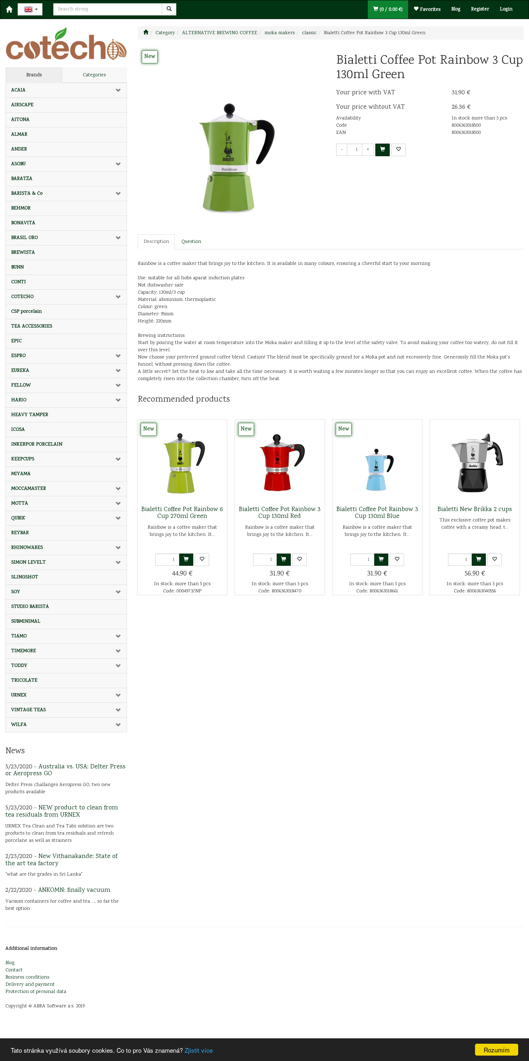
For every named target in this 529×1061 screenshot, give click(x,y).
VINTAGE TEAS (28, 710)
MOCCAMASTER (28, 488)
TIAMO (19, 636)
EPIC (16, 341)
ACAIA (18, 90)
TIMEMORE (23, 651)
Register (480, 9)
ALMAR (19, 134)
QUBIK (18, 518)
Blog (455, 9)
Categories (94, 75)
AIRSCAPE (22, 105)
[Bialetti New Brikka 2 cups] (475, 462)
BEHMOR (21, 208)
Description (156, 241)
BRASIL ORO (24, 237)
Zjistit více (199, 1050)
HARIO (18, 400)
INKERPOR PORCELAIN (36, 444)
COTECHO (22, 297)
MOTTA (19, 503)
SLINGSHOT (24, 577)
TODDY (19, 665)
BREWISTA (23, 252)
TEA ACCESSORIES (31, 326)
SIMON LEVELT (28, 562)
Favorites (429, 9)
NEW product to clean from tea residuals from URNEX (61, 811)
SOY (15, 592)
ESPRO (18, 356)
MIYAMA (21, 474)
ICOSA (18, 429)
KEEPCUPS (22, 459)
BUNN (17, 267)
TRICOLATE (24, 680)
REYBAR (20, 533)
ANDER (19, 149)
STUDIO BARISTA (30, 606)
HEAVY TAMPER (29, 415)
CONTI (18, 282)
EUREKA (20, 370)
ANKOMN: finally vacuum (74, 890)
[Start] (145, 33)
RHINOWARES (27, 547)
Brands (34, 75)
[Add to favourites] (398, 150)
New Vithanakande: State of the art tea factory (61, 860)
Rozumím (497, 1049)
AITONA (20, 119)
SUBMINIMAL (25, 621)
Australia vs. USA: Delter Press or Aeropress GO (65, 770)
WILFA (19, 724)
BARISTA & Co (26, 193)
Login (506, 9)
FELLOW (21, 385)
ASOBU (18, 164)
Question (191, 241)
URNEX (19, 695)
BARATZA (21, 178)
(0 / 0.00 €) (390, 9)
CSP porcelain (26, 311)
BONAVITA (23, 223)
